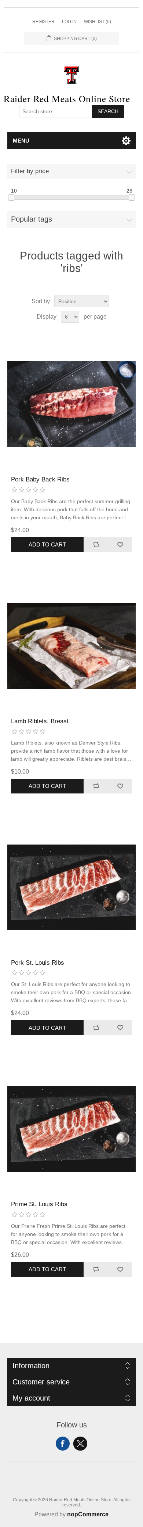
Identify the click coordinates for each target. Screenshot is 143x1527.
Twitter (80, 1444)
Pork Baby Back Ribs (40, 479)
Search (108, 111)
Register (43, 21)
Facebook (63, 1444)
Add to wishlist (120, 544)
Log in (69, 21)
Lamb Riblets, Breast (40, 721)
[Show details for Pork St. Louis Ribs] (71, 887)
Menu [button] (21, 140)
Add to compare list (96, 544)
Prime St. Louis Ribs (39, 1204)
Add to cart (47, 544)
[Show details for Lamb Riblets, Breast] (71, 645)
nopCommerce (88, 1514)
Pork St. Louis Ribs (37, 962)
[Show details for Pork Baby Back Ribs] (71, 404)
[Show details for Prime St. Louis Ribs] (71, 1128)
